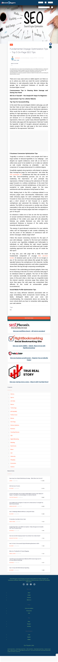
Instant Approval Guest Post (24, 650)
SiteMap (29, 639)
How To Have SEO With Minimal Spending (19, 567)
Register (29, 637)
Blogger (11, 488)
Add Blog (29, 626)
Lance (10, 480)
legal (29, 613)
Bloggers (29, 623)
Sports (12, 397)
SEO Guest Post (30, 649)
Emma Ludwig (12, 553)
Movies (12, 418)
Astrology (12, 421)
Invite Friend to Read (29, 318)
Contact (29, 595)
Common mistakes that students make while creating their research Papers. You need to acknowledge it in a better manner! (26, 494)
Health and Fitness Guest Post (14, 651)
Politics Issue (13, 414)
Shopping (12, 459)
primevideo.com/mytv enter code (17, 519)
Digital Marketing (14, 439)
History (12, 394)
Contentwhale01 (13, 497)
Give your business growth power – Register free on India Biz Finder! (29, 359)
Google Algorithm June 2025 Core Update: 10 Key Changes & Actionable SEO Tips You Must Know (26, 527)
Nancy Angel (12, 521)
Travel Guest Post (11, 649)
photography (13, 411)
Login (29, 634)
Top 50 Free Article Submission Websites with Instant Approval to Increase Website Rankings (25, 559)
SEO (11, 44)
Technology (13, 407)
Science (12, 466)
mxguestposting (13, 538)
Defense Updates (14, 425)
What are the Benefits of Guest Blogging (19, 551)
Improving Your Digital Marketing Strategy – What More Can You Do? (26, 478)
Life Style (12, 401)
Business (12, 428)
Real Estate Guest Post (38, 649)
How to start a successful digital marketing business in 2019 (24, 543)
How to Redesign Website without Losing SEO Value (21, 511)
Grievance (29, 597)
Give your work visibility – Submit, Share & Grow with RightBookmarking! (29, 347)
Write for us (29, 599)
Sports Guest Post (13, 650)
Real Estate (13, 446)
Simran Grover (13, 506)
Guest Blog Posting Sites (46, 650)
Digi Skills (11, 530)
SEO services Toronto (14, 486)
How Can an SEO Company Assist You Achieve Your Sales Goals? (24, 535)
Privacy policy (29, 610)
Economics (13, 463)
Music (11, 449)
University (12, 456)
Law (11, 453)
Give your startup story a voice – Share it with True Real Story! (29, 382)
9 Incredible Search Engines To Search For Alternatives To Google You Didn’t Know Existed (26, 503)
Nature (12, 404)
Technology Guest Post (20, 649)
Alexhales (17, 57)
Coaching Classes (14, 432)
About (29, 592)
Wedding (12, 442)
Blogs (29, 621)
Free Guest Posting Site (35, 650)
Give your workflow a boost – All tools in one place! (29, 331)
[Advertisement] (29, 140)
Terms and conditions (29, 608)
